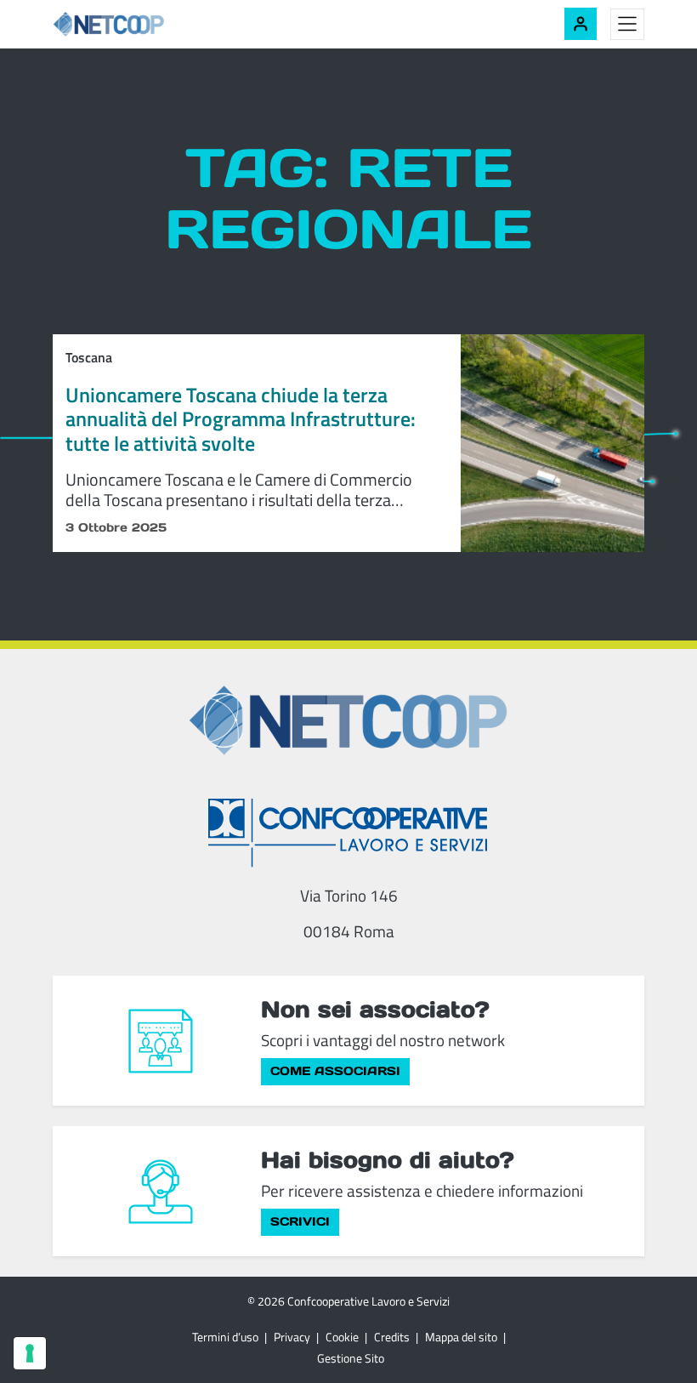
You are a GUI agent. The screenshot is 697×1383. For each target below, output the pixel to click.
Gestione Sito (350, 1358)
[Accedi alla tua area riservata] (580, 24)
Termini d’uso (225, 1337)
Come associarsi (335, 1071)
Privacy (292, 1337)
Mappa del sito (461, 1337)
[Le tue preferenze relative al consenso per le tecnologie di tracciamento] (30, 1353)
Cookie (342, 1337)
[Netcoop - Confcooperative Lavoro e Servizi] (146, 24)
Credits (392, 1337)
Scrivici (300, 1221)
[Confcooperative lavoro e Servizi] (348, 832)
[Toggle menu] (627, 24)
